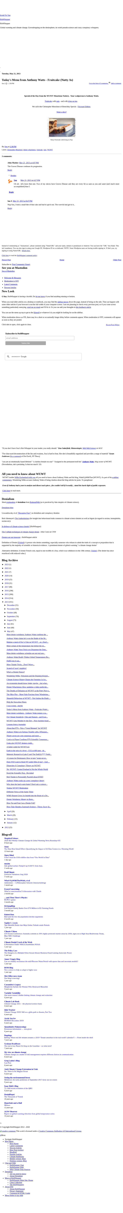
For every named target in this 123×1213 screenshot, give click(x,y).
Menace (7, 1105)
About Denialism (16, 1176)
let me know (40, 296)
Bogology (8, 1035)
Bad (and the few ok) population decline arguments (23, 917)
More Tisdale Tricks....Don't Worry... (20, 665)
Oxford (21, 543)
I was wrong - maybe (15, 706)
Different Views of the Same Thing (20, 792)
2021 (7, 572)
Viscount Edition (84, 107)
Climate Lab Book (11, 1001)
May (9, 631)
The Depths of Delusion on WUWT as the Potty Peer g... (28, 691)
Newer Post (6, 260)
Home (62, 260)
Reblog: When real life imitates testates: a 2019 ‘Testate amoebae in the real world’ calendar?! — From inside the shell (48, 1037)
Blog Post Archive (17, 1150)
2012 (7, 827)
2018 (7, 583)
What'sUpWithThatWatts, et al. (17, 881)
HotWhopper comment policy (27, 255)
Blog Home (14, 1144)
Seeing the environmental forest (17, 1078)
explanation (10, 502)
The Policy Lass (10, 951)
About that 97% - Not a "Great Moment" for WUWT (27, 728)
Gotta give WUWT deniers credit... (20, 743)
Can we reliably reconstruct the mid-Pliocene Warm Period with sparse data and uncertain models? (41, 961)
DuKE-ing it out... (13, 661)
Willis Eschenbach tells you (25, 477)
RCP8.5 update (10, 900)
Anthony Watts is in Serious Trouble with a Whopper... (27, 732)
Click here (5, 255)
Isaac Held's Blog (11, 1086)
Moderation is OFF (11, 281)
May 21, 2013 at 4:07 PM (29, 163)
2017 (7, 587)
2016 (7, 591)
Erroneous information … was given (18, 1029)
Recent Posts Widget (112, 325)
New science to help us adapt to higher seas (20, 970)
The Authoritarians (22, 518)
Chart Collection (16, 1182)
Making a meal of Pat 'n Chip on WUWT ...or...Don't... (27, 642)
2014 (7, 598)
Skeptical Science (11, 838)
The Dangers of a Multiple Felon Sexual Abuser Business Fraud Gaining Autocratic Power (38, 953)
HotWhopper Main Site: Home (21, 1180)
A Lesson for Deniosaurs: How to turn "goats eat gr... (27, 758)
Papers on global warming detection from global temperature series (29, 1114)
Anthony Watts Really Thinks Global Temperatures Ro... (28, 657)
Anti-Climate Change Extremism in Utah (21, 1069)
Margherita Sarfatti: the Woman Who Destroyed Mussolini (26, 987)
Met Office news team (13, 976)
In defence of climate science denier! (15, 526)
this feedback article (83, 307)
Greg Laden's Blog (12, 1061)
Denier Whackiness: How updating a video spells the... (27, 687)
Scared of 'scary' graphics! (16, 668)
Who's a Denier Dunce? (16, 672)
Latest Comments (10, 284)
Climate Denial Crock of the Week (18, 942)
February (10, 819)
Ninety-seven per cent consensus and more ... (24, 736)
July (9, 624)
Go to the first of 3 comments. (99, 83)
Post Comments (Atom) (21, 264)
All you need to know (18, 1174)
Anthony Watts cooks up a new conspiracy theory (25, 781)
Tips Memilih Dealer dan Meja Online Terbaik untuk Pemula (26, 925)
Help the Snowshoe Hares (16, 702)
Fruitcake (48, 101)
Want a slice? (62, 112)
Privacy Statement (16, 1191)
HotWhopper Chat (17, 1165)
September (11, 616)
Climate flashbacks (17, 1157)
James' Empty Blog (12, 959)
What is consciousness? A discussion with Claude (22, 891)
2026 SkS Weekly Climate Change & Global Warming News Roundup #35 (32, 840)
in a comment (16, 456)
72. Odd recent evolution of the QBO (18, 1088)
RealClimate (9, 872)
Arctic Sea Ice (10, 1018)
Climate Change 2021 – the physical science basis (23, 1004)
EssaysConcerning (11, 889)
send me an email (33, 307)
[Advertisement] (61, 47)
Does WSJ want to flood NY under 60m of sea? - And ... (28, 762)
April (9, 811)
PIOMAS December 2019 (14, 1021)
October (10, 613)
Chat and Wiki (10, 1163)
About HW (9, 1187)
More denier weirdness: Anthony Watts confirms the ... (27, 635)
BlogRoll (13, 1152)
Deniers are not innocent (11, 537)
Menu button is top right (14, 1195)
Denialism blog (7, 508)
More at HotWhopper (13, 1178)
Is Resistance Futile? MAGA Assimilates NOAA (22, 944)
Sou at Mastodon (8, 271)
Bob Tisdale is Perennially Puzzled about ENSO (25, 777)
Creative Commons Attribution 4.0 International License (60, 1131)
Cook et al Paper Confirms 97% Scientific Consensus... (27, 739)
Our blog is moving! (12, 978)
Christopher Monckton (14, 150)
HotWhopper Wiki (17, 1167)
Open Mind (9, 855)
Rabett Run (9, 914)
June (9, 628)
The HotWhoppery (17, 1185)
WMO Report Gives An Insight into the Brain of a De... (28, 796)
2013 (7, 602)
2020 (7, 576)
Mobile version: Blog (18, 1159)
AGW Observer (10, 1112)
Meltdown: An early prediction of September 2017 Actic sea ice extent (30, 1080)
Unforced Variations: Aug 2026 (16, 874)
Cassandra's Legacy (12, 985)
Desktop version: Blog (18, 1161)
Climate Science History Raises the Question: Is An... (27, 680)
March (9, 815)
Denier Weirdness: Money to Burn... (20, 799)
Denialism (8, 1172)
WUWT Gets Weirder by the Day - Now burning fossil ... (28, 721)
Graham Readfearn (12, 1044)
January (10, 823)
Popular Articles (16, 1154)
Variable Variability (12, 993)
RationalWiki (35, 502)
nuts (57, 101)
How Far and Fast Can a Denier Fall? (21, 803)
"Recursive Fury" (24, 513)
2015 (7, 594)
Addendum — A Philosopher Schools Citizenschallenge (25, 883)
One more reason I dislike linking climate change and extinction (28, 995)
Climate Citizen (10, 931)
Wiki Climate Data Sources (20, 1169)
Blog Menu (9, 1141)
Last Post (7, 1063)
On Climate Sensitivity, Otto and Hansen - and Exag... (27, 717)
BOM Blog (8, 968)
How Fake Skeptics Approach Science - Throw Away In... (29, 807)
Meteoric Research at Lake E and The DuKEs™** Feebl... (29, 754)
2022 (7, 568)
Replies (13, 176)
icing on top (72, 101)
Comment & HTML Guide (20, 1193)
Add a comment (116, 83)
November (11, 609)
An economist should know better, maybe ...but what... (27, 683)
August (10, 620)
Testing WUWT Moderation (17, 788)
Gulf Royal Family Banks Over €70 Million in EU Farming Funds (28, 908)
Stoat (6, 847)
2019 (7, 579)
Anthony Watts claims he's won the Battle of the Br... (27, 638)
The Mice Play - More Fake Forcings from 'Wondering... (28, 694)
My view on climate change (15, 1052)
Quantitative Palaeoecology (15, 1027)
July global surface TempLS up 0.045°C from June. (23, 866)
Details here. (26, 251)
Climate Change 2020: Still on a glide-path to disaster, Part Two (28, 1012)
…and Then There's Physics (15, 898)
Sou (15, 180)
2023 (7, 564)
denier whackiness (29, 150)
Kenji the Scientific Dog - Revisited (20, 773)
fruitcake (40, 150)
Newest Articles (10, 288)
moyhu (7, 864)
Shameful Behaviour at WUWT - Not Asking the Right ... (28, 698)
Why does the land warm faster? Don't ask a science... (27, 784)
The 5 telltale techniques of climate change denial (20, 532)
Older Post (117, 260)
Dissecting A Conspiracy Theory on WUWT (23, 766)
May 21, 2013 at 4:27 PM (30, 180)
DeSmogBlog (9, 906)
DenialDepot (9, 1094)
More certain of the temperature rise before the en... (26, 646)
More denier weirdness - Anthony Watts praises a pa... (27, 713)
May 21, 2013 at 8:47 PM (22, 201)
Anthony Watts (88, 462)
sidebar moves (63, 302)
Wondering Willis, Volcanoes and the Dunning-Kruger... (28, 676)
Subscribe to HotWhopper (17, 334)
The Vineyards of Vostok (13, 1097)
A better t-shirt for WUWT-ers (18, 747)
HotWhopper (5, 19)
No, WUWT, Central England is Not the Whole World (27, 769)
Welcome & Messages (12, 278)
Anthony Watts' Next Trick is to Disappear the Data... (27, 650)
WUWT (50, 150)
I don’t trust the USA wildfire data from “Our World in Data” (27, 857)
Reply (10, 170)
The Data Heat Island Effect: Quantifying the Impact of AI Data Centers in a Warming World (39, 849)
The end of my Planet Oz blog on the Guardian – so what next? (28, 1046)
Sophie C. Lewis (11, 923)
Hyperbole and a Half (13, 1103)
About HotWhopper (17, 1189)
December (11, 605)
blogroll (37, 312)
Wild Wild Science (89, 448)
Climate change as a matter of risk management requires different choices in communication (38, 1054)
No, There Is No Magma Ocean (16, 1071)
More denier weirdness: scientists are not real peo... (26, 653)
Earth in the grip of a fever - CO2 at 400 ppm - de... (26, 751)
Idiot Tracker (9, 1010)
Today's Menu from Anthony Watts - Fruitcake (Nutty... (28, 709)
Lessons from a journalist (16, 724)
